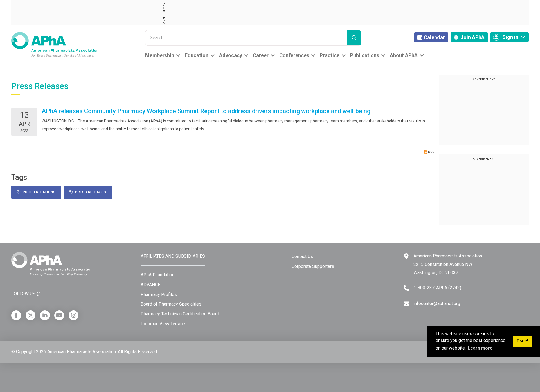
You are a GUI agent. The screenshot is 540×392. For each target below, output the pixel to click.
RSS (431, 152)
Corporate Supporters (313, 266)
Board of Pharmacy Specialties (171, 304)
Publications (364, 55)
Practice (329, 55)
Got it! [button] (522, 341)
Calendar (434, 37)
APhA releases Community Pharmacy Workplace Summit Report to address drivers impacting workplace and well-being (206, 111)
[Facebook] (16, 315)
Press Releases (89, 192)
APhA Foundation (157, 274)
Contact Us (302, 256)
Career (261, 55)
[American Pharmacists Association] (54, 44)
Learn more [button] (480, 348)
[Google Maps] (406, 256)
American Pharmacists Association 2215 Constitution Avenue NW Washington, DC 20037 (447, 264)
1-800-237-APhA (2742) (437, 287)
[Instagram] (73, 315)
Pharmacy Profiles (159, 294)
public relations (38, 192)
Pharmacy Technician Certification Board (180, 314)
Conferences (294, 55)
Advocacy (230, 55)
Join (472, 37)
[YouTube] (59, 315)
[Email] (407, 303)
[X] (30, 315)
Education (196, 55)
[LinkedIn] (45, 315)
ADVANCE (150, 284)
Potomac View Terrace (163, 323)
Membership (159, 55)
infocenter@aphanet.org (436, 303)
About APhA (404, 55)
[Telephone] (407, 288)
